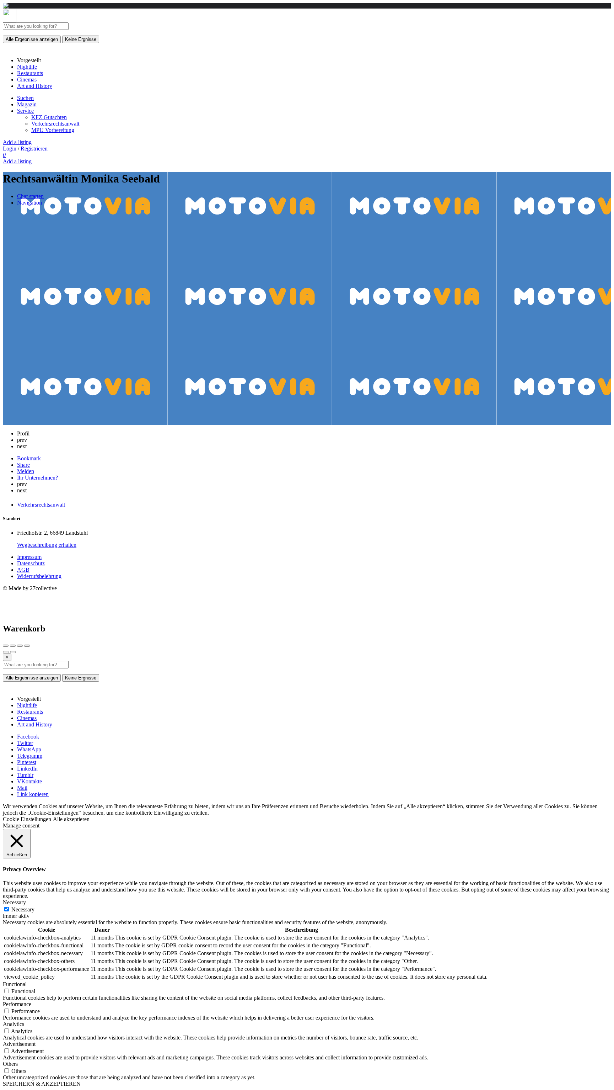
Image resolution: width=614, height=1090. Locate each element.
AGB (23, 570)
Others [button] (10, 1064)
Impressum (29, 557)
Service (25, 111)
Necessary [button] (14, 902)
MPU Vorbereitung (52, 130)
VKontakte (29, 781)
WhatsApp (29, 749)
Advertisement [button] (19, 1044)
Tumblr (25, 775)
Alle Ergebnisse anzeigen (32, 39)
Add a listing (17, 142)
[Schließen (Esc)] (6, 646)
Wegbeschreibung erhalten (46, 545)
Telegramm (29, 756)
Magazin (27, 104)
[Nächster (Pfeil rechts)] (13, 652)
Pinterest (26, 762)
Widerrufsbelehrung (39, 576)
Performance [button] (17, 1004)
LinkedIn (27, 769)
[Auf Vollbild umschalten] (20, 646)
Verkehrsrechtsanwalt (55, 124)
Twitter (25, 743)
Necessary (22, 909)
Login (10, 148)
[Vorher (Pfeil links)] (6, 652)
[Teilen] (13, 646)
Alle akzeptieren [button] (71, 819)
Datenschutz (31, 563)
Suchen (25, 98)
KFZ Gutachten (49, 117)
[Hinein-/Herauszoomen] (27, 646)
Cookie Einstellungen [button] (27, 819)
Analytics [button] (13, 1024)
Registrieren (34, 148)
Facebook (28, 737)
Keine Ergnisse (80, 39)
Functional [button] (15, 984)
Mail (22, 788)
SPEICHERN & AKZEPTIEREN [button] (42, 1084)
